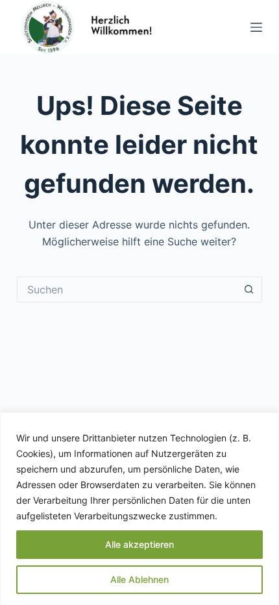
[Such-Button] (249, 289)
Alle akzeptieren (139, 544)
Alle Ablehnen (139, 579)
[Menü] (256, 27)
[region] (139, 508)
